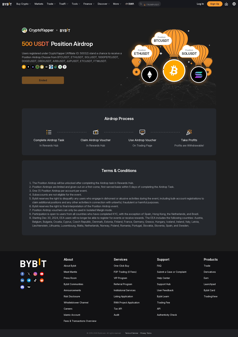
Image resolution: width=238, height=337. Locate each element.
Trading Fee (163, 302)
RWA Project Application (127, 302)
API (158, 308)
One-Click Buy (121, 265)
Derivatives (210, 271)
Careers (68, 308)
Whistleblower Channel (76, 302)
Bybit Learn (163, 296)
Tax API (118, 308)
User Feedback (165, 290)
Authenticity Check (167, 314)
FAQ (159, 265)
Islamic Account (72, 314)
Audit (116, 314)
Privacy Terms (145, 333)
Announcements (72, 290)
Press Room (70, 278)
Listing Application (123, 296)
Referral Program (123, 284)
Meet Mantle (70, 271)
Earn (206, 278)
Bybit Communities (73, 284)
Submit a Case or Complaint (171, 271)
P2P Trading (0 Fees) (125, 271)
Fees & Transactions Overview (80, 321)
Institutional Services (125, 290)
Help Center (163, 278)
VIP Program (120, 278)
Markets (39, 3)
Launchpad (210, 284)
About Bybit (70, 265)
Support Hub (164, 284)
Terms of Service (131, 333)
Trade (207, 265)
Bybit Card (209, 290)
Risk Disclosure (72, 296)
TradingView (210, 296)
